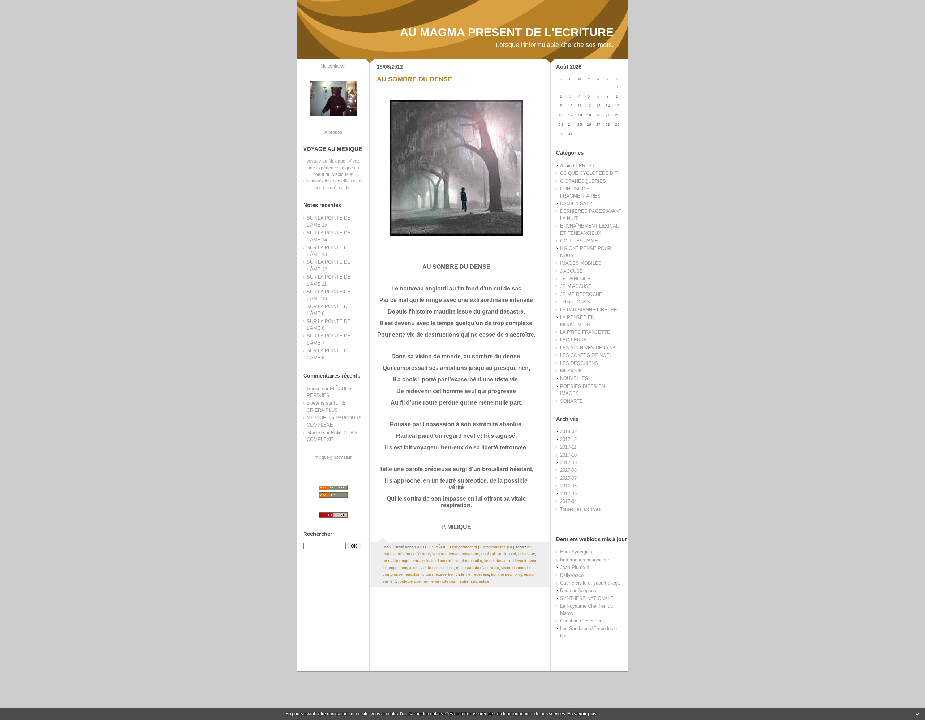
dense (453, 554)
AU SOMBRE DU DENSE (414, 79)
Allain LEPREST (577, 165)
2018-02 (568, 431)
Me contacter (333, 66)
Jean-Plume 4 (574, 567)
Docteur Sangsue (578, 590)
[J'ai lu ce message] (918, 714)
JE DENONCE (575, 278)
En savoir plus (582, 713)
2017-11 (568, 447)
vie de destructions (437, 567)
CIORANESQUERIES (583, 181)
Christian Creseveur (580, 621)
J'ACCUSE (571, 271)
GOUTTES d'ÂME (579, 240)
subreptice (480, 581)
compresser (393, 574)
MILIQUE (316, 418)
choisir (428, 574)
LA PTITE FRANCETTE (585, 332)
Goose (313, 388)
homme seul (501, 574)
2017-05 (568, 493)
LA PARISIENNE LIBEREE (588, 309)
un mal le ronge (396, 561)
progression (525, 574)
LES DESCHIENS (579, 363)
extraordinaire (424, 561)
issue (489, 561)
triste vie (463, 574)
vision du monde (515, 567)
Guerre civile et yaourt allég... (591, 583)
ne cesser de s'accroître (477, 567)
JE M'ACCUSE (575, 286)
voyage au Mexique (326, 161)
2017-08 (568, 470)
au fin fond (507, 554)
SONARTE (571, 401)
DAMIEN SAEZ (576, 203)
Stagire (314, 432)
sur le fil (389, 581)
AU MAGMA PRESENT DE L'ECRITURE (507, 32)
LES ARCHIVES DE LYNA (588, 347)
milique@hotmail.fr (333, 457)
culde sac (526, 554)
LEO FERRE (573, 339)
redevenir (481, 574)
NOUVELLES (574, 378)
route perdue (409, 581)
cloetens (315, 403)
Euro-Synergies (576, 552)
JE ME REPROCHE (581, 294)
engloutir (488, 554)
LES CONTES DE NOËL (586, 355)
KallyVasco (572, 575)
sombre (439, 554)
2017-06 (568, 485)
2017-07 (568, 478)
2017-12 (568, 439)
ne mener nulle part (439, 581)
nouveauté (470, 554)
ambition (413, 574)
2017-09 (568, 462)
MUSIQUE (571, 371)
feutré (464, 581)
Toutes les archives (580, 509)
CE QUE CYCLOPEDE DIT (589, 173)
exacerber (444, 574)
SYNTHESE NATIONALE (587, 598)
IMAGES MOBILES (581, 263)
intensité (445, 561)
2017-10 (568, 455)
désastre (503, 561)
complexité (409, 567)
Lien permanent (463, 547)
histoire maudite (468, 561)
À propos (333, 132)
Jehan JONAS (575, 302)
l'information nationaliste (585, 559)
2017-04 (568, 501)
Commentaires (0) (496, 547)
